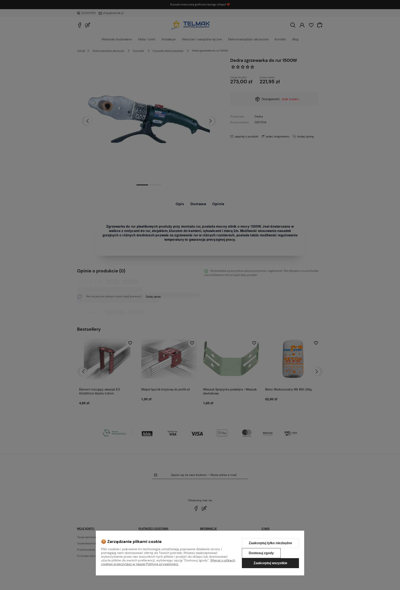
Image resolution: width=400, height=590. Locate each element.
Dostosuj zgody (261, 553)
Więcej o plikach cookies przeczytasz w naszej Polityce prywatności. (168, 562)
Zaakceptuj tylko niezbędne (270, 543)
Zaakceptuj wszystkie (270, 563)
